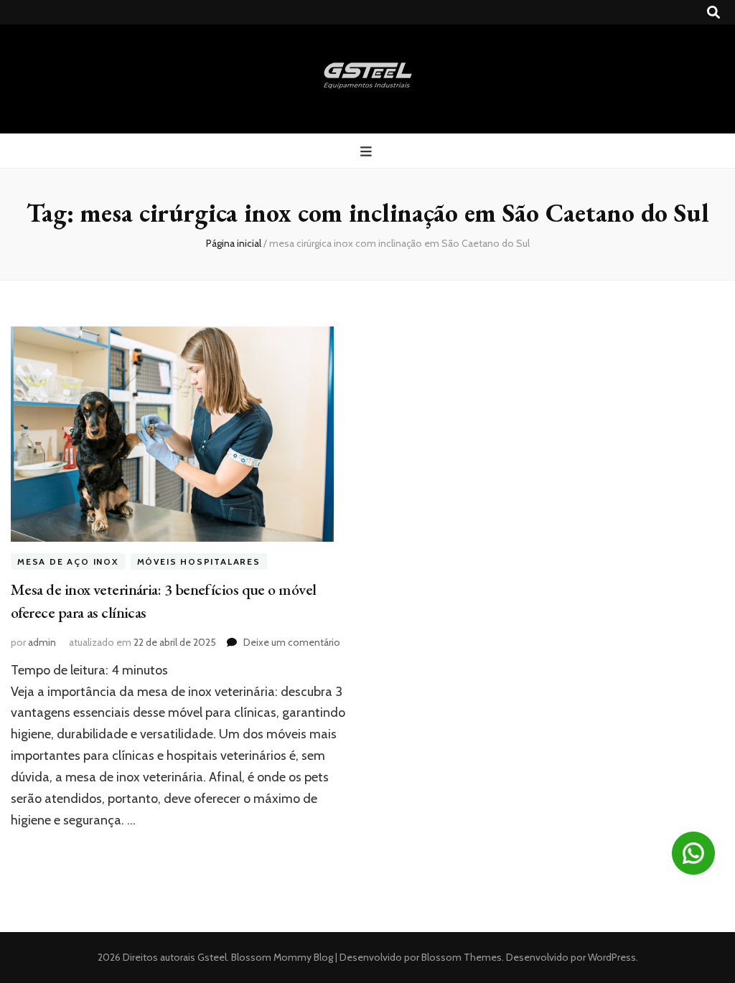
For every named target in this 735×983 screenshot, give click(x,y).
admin (42, 642)
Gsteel (212, 957)
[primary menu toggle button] (367, 152)
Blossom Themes (460, 957)
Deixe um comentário (291, 642)
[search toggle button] (713, 12)
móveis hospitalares (199, 561)
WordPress (612, 957)
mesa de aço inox (68, 561)
